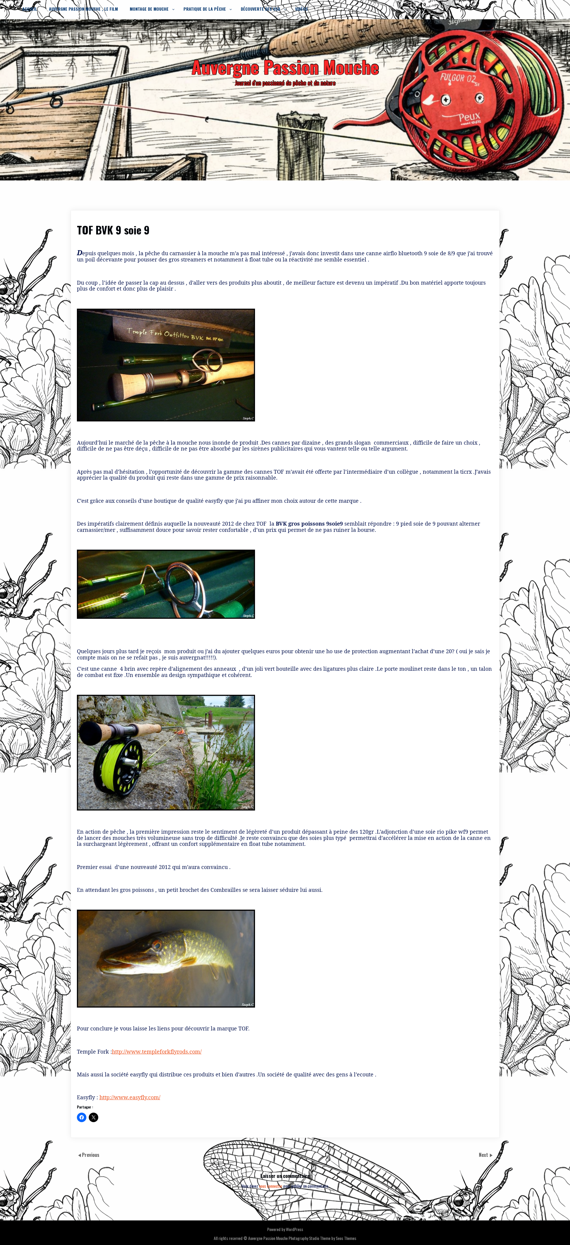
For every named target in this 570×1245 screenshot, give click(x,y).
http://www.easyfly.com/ (129, 1097)
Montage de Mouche (149, 9)
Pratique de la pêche (204, 9)
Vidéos (301, 9)
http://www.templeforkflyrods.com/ (157, 1051)
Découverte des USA (260, 9)
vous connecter (270, 1186)
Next (484, 1155)
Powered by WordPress (285, 1229)
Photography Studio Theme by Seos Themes (322, 1238)
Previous (90, 1155)
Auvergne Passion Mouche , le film (83, 9)
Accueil (29, 9)
